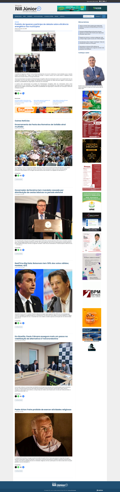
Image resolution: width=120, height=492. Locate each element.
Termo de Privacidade (72, 490)
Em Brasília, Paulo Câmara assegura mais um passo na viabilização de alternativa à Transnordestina (41, 337)
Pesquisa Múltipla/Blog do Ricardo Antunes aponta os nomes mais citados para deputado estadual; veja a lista (92, 33)
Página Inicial (18, 16)
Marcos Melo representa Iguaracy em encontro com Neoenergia (42, 101)
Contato (62, 16)
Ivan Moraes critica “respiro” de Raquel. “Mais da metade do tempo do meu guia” (92, 42)
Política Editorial (38, 16)
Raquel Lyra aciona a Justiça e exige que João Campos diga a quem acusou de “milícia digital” (92, 38)
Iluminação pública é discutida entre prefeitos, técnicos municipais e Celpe (23, 101)
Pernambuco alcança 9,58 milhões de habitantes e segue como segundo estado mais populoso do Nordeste (92, 48)
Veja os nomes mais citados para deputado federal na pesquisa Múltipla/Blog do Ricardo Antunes (91, 27)
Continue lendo (18, 179)
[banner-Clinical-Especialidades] (91, 177)
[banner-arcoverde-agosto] (43, 109)
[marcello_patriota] (92, 347)
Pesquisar (97, 16)
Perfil (24, 16)
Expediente (29, 16)
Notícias (17, 22)
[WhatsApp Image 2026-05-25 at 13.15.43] (91, 124)
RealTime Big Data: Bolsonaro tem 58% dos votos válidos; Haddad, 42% (42, 264)
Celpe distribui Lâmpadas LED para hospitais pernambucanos (60, 101)
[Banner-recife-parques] (91, 100)
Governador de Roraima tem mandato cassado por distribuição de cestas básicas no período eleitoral (39, 191)
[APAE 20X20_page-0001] (91, 201)
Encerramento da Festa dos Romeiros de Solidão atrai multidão (40, 125)
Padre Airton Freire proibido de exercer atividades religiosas (43, 409)
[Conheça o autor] (91, 70)
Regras (56, 16)
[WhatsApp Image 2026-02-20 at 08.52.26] (91, 151)
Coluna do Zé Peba (48, 16)
